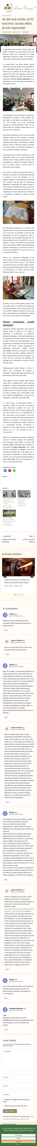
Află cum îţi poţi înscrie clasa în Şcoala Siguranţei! (24, 500)
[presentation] (18, 567)
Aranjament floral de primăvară (9, 539)
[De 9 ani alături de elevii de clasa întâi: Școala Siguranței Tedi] (9, 513)
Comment (8, 1051)
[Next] (32, 575)
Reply (6, 630)
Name (6, 1077)
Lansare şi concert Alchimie (29, 539)
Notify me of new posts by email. (16, 1106)
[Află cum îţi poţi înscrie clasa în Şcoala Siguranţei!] (24, 493)
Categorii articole (10, 1124)
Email (6, 1086)
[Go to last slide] (5, 575)
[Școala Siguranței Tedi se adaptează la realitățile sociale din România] (9, 493)
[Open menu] (35, 7)
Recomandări (6, 15)
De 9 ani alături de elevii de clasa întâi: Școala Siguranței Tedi (9, 519)
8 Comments (25, 32)
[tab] (14, 594)
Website (7, 1094)
